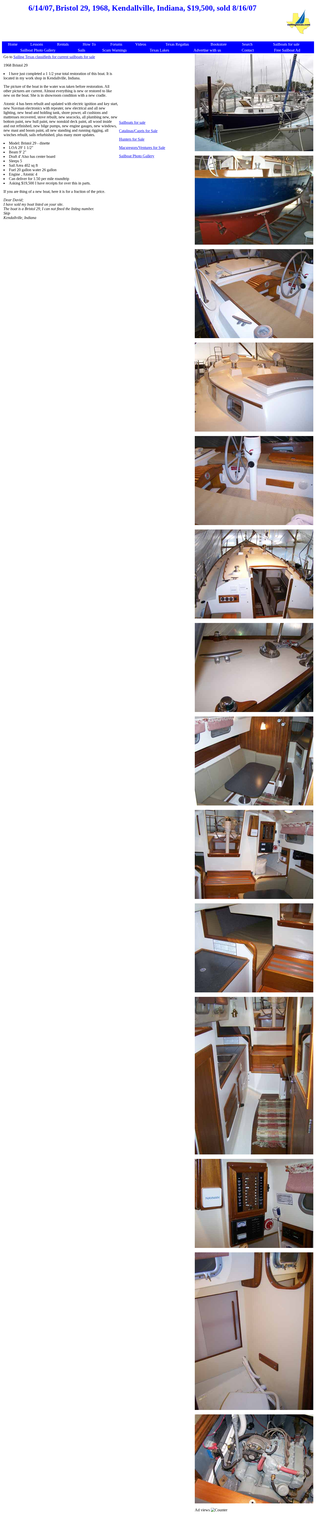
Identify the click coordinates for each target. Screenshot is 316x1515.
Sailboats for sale (132, 122)
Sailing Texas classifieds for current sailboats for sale (54, 57)
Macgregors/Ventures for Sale (142, 148)
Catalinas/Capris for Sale (138, 131)
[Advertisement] (142, 29)
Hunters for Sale (131, 139)
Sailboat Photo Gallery (136, 156)
